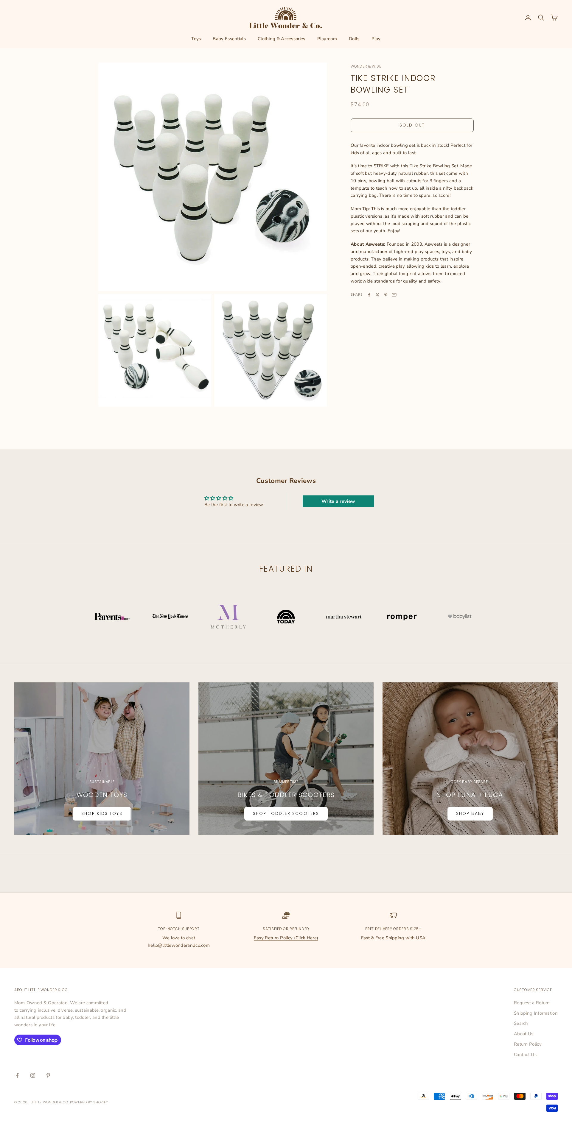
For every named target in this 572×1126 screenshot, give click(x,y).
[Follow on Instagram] (33, 1075)
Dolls (354, 39)
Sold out (412, 125)
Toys (196, 39)
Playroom (327, 39)
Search (521, 1023)
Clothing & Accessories (281, 39)
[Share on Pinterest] (385, 294)
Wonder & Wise (366, 66)
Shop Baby (470, 813)
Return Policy (528, 1044)
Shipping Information (536, 1013)
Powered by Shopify (89, 1102)
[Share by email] (394, 294)
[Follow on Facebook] (17, 1075)
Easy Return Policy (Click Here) (286, 938)
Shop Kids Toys (101, 813)
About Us (523, 1034)
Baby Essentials (229, 39)
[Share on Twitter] (377, 294)
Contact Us (525, 1055)
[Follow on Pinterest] (48, 1075)
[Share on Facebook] (369, 294)
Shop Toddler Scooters (286, 813)
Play (376, 39)
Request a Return (532, 1003)
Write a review (338, 501)
